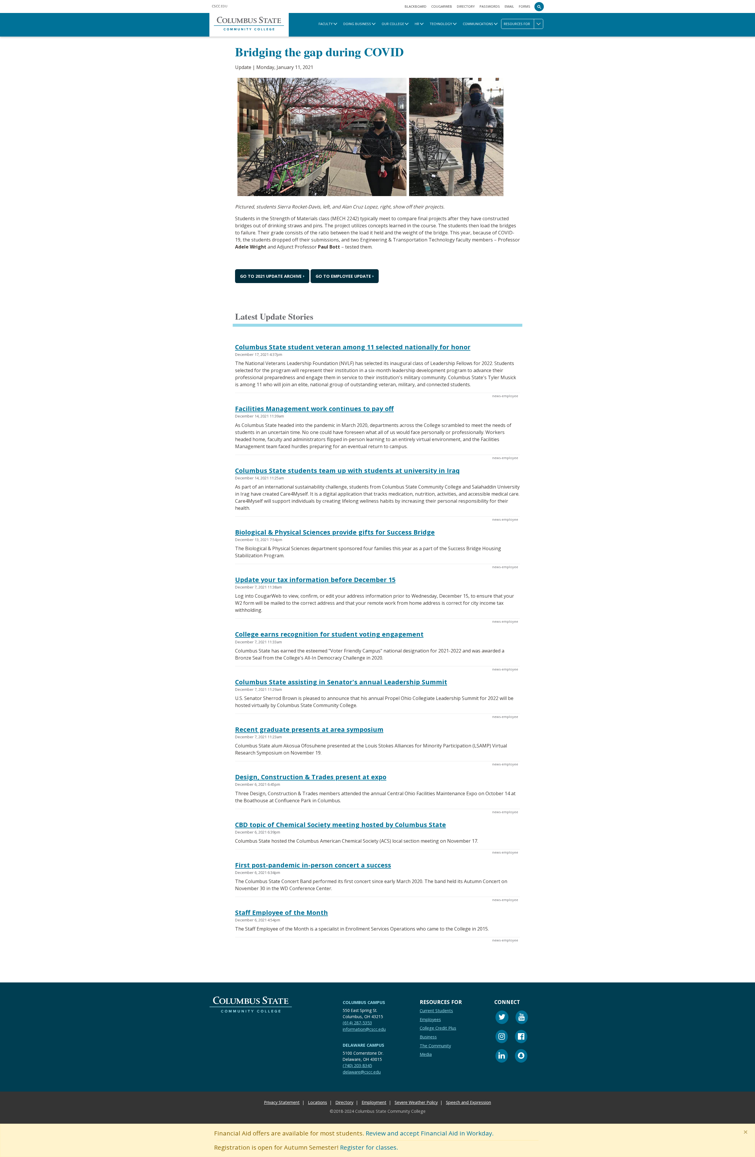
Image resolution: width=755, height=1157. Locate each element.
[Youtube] (521, 1018)
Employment (374, 1102)
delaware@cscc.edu (362, 1071)
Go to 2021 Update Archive (271, 276)
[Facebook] (521, 1037)
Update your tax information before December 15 (315, 579)
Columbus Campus (364, 1002)
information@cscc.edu (364, 1029)
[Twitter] (502, 1018)
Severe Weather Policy (416, 1102)
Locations (317, 1102)
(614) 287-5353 (357, 1022)
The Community (435, 1045)
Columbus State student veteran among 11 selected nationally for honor (352, 347)
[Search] (539, 6)
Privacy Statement (282, 1102)
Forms (524, 6)
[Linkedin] (501, 1056)
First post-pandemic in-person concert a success (313, 865)
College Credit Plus (438, 1028)
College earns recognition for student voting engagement (329, 634)
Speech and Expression (468, 1102)
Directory (466, 6)
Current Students (436, 1010)
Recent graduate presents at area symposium (309, 729)
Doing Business (357, 24)
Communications (478, 24)
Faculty (326, 24)
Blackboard (415, 6)
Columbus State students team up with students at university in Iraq (347, 470)
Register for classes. (369, 1147)
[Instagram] (501, 1037)
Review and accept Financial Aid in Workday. (430, 1133)
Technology (441, 24)
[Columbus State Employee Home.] (249, 25)
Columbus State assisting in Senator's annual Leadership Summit (341, 682)
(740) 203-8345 (357, 1065)
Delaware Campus (363, 1045)
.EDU (219, 6)
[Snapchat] (521, 1056)
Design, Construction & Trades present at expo (310, 777)
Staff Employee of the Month (281, 912)
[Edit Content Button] (3, 1153)
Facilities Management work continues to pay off (314, 409)
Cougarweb (441, 6)
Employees (430, 1019)
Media (426, 1054)
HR (417, 24)
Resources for (517, 24)
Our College (393, 24)
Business (428, 1037)
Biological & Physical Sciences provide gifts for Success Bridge (335, 532)
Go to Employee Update (343, 276)
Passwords (490, 6)
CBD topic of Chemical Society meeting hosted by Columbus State (340, 824)
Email (509, 6)
